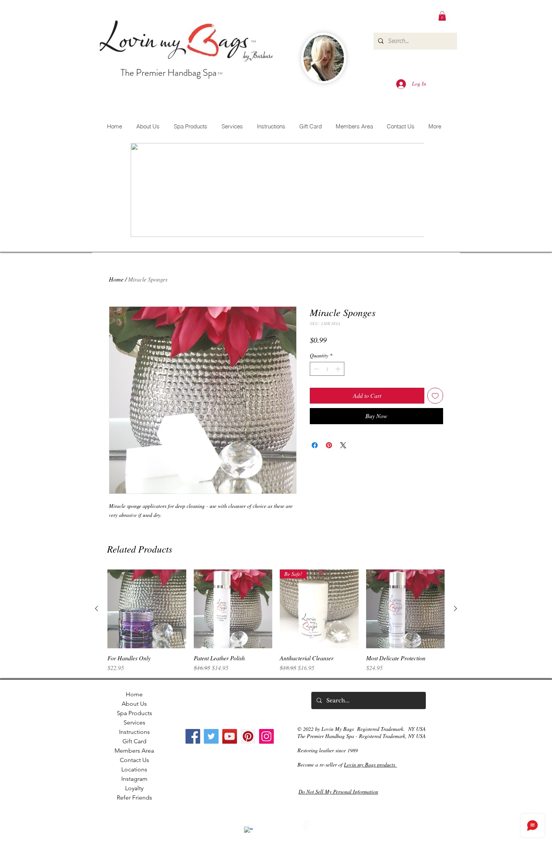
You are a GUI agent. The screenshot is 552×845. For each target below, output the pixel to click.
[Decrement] (315, 368)
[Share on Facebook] (314, 445)
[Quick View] (146, 608)
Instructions (134, 731)
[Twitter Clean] (286, 825)
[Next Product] (455, 608)
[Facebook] (193, 736)
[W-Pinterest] (306, 825)
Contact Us (134, 760)
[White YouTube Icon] (267, 825)
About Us (134, 703)
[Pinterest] (248, 736)
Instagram (134, 778)
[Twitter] (211, 736)
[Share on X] (343, 445)
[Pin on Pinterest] (328, 445)
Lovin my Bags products (370, 764)
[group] (276, 621)
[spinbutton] (327, 368)
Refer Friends (134, 797)
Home (116, 279)
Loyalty (134, 788)
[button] (442, 16)
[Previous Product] (96, 608)
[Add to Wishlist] (435, 396)
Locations (134, 769)
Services (134, 722)
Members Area (134, 750)
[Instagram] (266, 736)
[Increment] (338, 368)
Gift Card (134, 741)
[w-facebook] (248, 831)
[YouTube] (229, 736)
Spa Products (134, 713)
